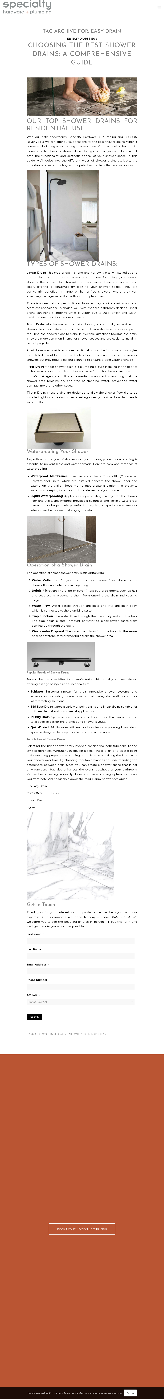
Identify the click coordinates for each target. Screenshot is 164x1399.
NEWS (93, 39)
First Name (35, 934)
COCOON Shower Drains (43, 793)
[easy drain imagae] (82, 96)
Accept (130, 1393)
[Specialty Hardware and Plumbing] (27, 7)
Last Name (34, 949)
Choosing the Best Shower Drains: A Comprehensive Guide (82, 54)
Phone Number (37, 980)
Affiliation (34, 995)
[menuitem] (159, 7)
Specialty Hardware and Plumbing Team (80, 1034)
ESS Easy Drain (37, 786)
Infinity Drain (35, 800)
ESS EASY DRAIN (77, 39)
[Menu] (159, 7)
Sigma (31, 807)
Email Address (38, 964)
